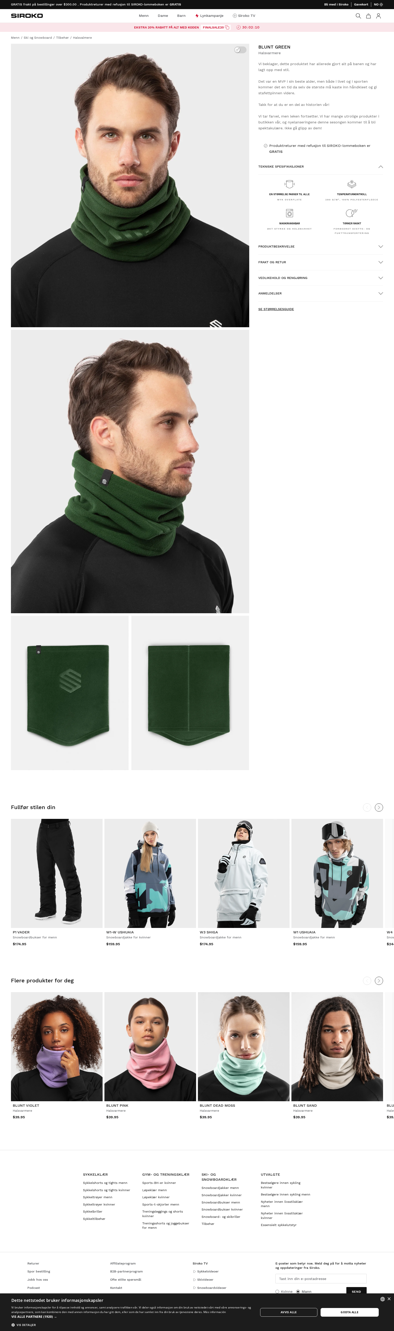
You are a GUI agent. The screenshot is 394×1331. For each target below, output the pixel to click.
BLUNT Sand (305, 1105)
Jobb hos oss (37, 1279)
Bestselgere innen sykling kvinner (280, 1185)
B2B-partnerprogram (126, 1271)
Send (356, 1291)
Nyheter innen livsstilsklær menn (282, 1204)
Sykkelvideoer (208, 1271)
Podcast (33, 1288)
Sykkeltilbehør (94, 1219)
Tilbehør (208, 1224)
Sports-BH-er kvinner (159, 1183)
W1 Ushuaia (304, 932)
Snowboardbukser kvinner (222, 1209)
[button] (131, 1316)
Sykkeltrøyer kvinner (99, 1204)
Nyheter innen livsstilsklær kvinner (282, 1215)
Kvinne (287, 1291)
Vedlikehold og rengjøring (282, 278)
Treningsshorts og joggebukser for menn (165, 1225)
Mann (306, 1291)
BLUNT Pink (117, 1105)
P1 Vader (21, 932)
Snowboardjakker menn (220, 1188)
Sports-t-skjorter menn (160, 1204)
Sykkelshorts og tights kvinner (106, 1190)
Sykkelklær (95, 1174)
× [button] (389, 1299)
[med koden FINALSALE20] (227, 27)
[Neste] (379, 807)
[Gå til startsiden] (27, 16)
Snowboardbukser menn (221, 1202)
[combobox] (382, 1299)
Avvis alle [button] (289, 1312)
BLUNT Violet (26, 1105)
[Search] (358, 15)
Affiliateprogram (123, 1263)
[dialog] (197, 1312)
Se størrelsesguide (276, 309)
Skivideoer (205, 1279)
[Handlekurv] (368, 16)
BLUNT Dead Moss (217, 1105)
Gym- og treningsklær (165, 1174)
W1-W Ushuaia (120, 932)
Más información (214, 1312)
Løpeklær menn (154, 1190)
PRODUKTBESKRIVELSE (276, 246)
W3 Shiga (209, 932)
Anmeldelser (270, 293)
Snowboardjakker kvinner (222, 1195)
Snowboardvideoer (211, 1288)
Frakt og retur (272, 262)
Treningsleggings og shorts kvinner (162, 1214)
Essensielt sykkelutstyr (279, 1225)
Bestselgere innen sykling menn (285, 1194)
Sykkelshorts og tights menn (105, 1183)
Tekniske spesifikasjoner (281, 166)
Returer (33, 1263)
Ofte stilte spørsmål (125, 1279)
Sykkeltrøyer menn (97, 1197)
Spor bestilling (38, 1271)
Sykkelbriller (92, 1211)
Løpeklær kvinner (156, 1197)
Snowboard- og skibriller (221, 1217)
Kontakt (116, 1288)
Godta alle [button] (349, 1312)
